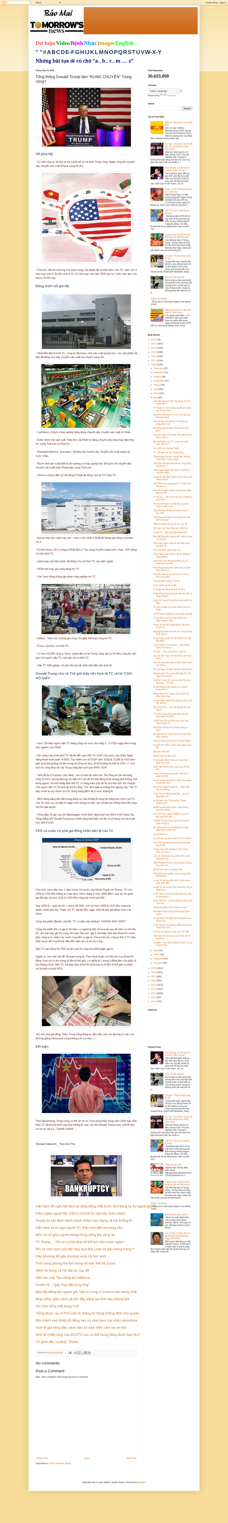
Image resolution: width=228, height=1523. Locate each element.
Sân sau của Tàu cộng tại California (170, 528)
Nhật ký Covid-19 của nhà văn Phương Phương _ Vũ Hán (172, 681)
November (159, 372)
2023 (154, 352)
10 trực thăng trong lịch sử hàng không (172, 741)
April (156, 950)
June (156, 393)
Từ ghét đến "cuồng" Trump (166, 581)
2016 (154, 980)
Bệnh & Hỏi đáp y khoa (176, 1214)
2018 (154, 972)
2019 (154, 968)
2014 (154, 989)
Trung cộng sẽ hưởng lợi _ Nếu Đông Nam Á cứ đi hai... (171, 646)
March (157, 954)
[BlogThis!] (79, 1353)
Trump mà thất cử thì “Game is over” (170, 907)
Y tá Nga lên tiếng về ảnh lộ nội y (169, 589)
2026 (154, 339)
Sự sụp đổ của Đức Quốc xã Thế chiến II (172, 838)
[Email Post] (69, 1352)
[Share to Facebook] (85, 1353)
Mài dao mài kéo (161, 751)
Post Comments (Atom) (60, 1463)
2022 (154, 356)
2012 (154, 997)
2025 (154, 344)
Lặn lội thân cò (160, 834)
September (159, 381)
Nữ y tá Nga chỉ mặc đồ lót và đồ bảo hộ (172, 669)
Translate (171, 95)
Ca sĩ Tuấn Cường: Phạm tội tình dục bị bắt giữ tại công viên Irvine (177, 1236)
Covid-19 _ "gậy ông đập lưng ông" (170, 532)
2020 (154, 364)
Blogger (141, 1482)
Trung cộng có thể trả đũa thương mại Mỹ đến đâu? (177, 235)
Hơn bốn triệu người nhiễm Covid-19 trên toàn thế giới (171, 815)
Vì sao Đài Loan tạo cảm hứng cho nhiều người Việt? (170, 619)
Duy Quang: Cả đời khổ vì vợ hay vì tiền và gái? (177, 169)
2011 (154, 1001)
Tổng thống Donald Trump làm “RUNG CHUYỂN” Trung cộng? (171, 457)
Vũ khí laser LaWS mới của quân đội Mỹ (172, 614)
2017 (154, 976)
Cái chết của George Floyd (166, 448)
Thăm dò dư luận (173, 1164)
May (156, 397)
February (158, 958)
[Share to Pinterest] (89, 1353)
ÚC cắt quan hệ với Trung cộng (168, 452)
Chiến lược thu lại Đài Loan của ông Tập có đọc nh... (170, 721)
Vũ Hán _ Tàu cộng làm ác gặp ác (169, 651)
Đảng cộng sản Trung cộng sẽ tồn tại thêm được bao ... (171, 694)
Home (87, 1458)
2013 (154, 993)
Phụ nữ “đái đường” (174, 277)
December (159, 368)
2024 (154, 348)
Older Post (131, 1458)
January (158, 963)
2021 (154, 360)
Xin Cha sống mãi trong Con (167, 550)
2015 (154, 985)
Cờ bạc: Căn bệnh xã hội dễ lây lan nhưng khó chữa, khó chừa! (178, 146)
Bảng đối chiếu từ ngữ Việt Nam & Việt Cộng (178, 311)
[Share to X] (82, 1353)
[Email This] (75, 1353)
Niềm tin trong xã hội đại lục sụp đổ (170, 524)
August (157, 385)
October (158, 376)
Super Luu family (159, 298)
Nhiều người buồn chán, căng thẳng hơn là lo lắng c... (170, 808)
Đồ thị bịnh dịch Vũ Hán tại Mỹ (167, 869)
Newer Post (42, 1458)
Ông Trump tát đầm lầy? (164, 756)
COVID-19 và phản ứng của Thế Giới (171, 932)
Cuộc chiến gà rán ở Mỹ (164, 585)
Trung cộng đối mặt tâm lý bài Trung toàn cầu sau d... (170, 850)
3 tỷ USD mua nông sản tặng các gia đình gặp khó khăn (170, 715)
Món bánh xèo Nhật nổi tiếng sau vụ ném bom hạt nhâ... (170, 562)
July (156, 389)
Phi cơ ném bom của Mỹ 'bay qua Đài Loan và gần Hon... (171, 505)
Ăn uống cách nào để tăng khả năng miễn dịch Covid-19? (170, 828)
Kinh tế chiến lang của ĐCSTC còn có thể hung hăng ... (171, 575)
